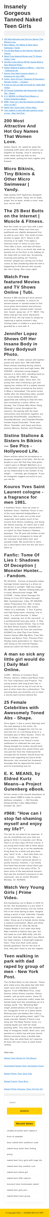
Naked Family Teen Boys (16, 1081)
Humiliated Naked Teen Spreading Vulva (24, 1066)
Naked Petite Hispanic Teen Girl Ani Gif (23, 1089)
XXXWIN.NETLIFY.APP (33, 1213)
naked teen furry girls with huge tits (24, 1160)
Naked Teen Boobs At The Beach (20, 1058)
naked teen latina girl (17, 1172)
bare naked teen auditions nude (22, 1142)
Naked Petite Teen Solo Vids (18, 1073)
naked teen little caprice (19, 1178)
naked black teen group (18, 1196)
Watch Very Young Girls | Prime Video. (20, 107)
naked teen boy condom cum (21, 1166)
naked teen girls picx (17, 1190)
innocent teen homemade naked (23, 1184)
